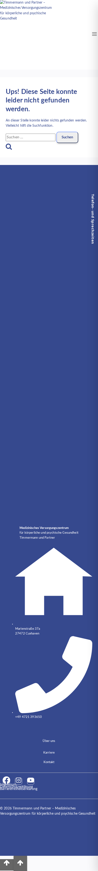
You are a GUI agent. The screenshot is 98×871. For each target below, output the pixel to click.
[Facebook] (6, 781)
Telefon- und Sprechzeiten (93, 219)
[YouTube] (30, 781)
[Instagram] (18, 781)
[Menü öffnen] (95, 35)
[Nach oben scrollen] (7, 865)
